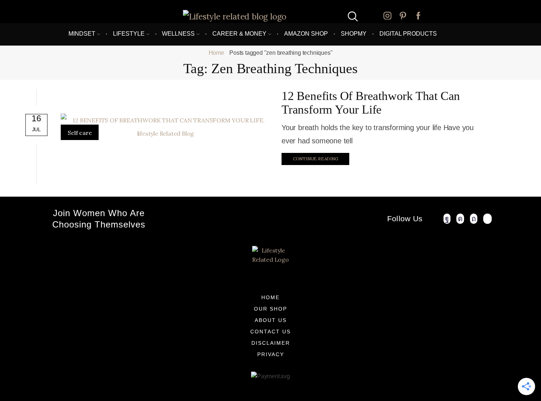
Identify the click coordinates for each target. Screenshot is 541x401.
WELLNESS (178, 33)
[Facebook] (418, 16)
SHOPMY (354, 33)
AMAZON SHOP (306, 33)
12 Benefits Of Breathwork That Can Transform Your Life (371, 102)
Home (216, 53)
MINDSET (81, 33)
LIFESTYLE (129, 33)
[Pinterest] (403, 16)
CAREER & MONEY (239, 33)
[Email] (487, 219)
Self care (80, 132)
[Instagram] (387, 16)
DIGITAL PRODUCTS (408, 33)
